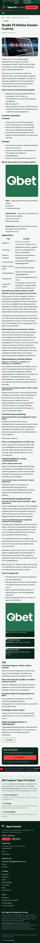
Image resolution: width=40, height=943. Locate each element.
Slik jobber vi (5, 897)
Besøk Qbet (10, 206)
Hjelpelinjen (36, 768)
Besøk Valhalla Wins (13, 219)
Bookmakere (5, 874)
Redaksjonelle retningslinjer (10, 900)
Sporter (4, 879)
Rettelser (5, 867)
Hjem (3, 17)
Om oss (4, 851)
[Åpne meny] (4, 13)
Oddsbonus (5, 877)
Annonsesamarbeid (7, 905)
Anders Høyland (6, 848)
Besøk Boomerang (12, 231)
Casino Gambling (8, 546)
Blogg (8, 17)
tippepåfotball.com (19, 86)
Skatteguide (5, 885)
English (17, 839)
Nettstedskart (6, 890)
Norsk (7, 839)
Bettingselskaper (7, 882)
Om (3, 940)
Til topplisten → (20, 757)
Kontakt (4, 864)
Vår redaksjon (6, 854)
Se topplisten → (32, 7)
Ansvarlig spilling (7, 903)
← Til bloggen (8, 740)
